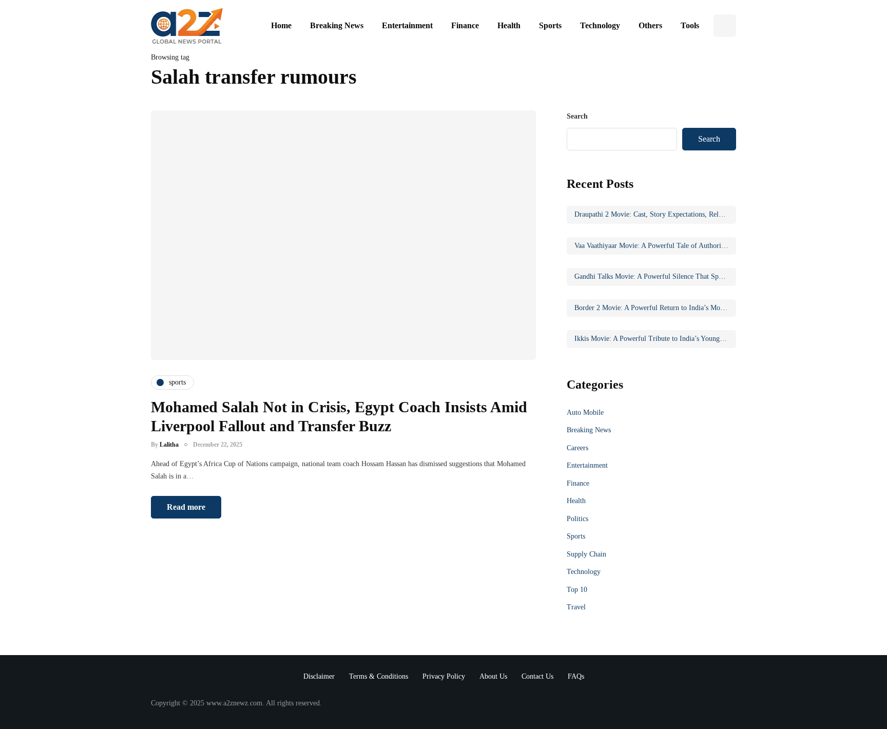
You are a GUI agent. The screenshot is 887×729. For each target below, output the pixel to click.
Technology (600, 25)
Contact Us (537, 676)
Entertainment (407, 25)
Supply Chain (586, 554)
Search (577, 116)
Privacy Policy (443, 676)
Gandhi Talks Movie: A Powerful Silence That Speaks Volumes (655, 276)
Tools (690, 25)
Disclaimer (319, 676)
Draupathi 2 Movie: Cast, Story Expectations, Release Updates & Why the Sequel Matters (655, 214)
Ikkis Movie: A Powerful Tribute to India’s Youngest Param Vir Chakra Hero (655, 338)
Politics (577, 519)
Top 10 (577, 589)
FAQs (576, 676)
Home (281, 25)
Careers (577, 448)
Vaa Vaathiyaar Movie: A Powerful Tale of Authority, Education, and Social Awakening (655, 246)
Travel (576, 607)
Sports (550, 25)
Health (508, 25)
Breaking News (336, 25)
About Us (493, 676)
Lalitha (169, 444)
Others (650, 25)
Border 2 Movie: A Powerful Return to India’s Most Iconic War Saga (655, 308)
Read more (186, 507)
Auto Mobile (585, 412)
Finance (465, 25)
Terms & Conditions (378, 676)
